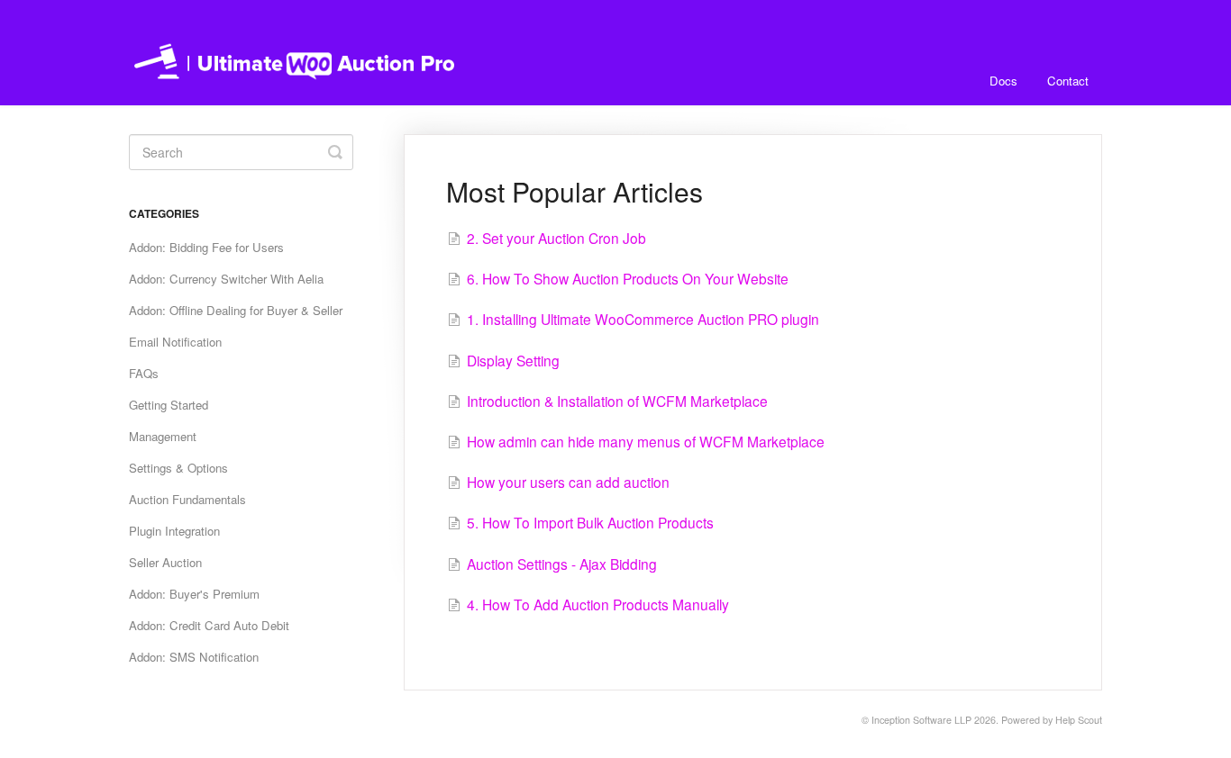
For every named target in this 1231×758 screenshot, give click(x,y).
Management (162, 436)
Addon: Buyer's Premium (194, 593)
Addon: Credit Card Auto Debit (209, 625)
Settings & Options (178, 467)
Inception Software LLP (921, 719)
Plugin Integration (174, 530)
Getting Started (168, 404)
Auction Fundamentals (187, 499)
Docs (1003, 80)
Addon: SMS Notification (194, 656)
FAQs (144, 373)
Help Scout (1078, 719)
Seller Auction (165, 562)
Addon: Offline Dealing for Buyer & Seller (235, 310)
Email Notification (175, 341)
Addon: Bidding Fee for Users (206, 247)
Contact (1068, 80)
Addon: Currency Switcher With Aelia (226, 278)
